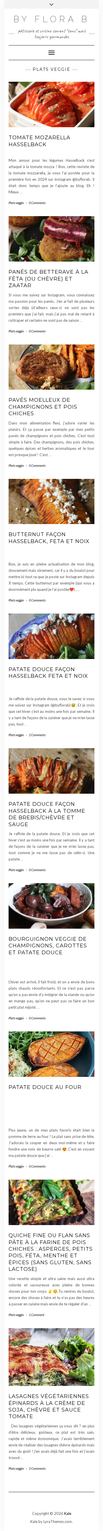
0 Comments (37, 203)
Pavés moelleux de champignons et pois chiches (43, 407)
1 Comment (36, 1315)
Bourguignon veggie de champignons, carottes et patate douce (48, 946)
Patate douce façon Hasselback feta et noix (48, 672)
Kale (67, 1513)
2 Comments (37, 735)
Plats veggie (16, 203)
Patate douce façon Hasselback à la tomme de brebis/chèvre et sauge (47, 814)
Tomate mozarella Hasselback (39, 140)
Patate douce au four (45, 1087)
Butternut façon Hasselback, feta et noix (49, 537)
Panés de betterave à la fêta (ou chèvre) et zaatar (48, 279)
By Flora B (51, 19)
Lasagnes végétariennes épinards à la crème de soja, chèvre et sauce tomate (49, 1406)
